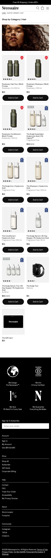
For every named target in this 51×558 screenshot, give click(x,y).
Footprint (6, 515)
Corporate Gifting (9, 471)
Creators (5, 536)
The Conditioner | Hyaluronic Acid (9, 237)
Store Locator (7, 512)
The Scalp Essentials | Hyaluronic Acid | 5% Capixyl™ (35, 136)
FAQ (3, 488)
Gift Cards (6, 468)
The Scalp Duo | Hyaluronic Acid (13, 187)
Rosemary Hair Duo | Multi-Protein (13, 85)
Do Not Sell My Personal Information (28, 552)
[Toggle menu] (47, 8)
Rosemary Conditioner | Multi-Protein (11, 135)
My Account (7, 444)
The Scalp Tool (32, 286)
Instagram (6, 529)
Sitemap (5, 554)
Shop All (5, 461)
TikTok (4, 532)
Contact (5, 485)
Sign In (5, 441)
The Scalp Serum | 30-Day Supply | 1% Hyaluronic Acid (38, 237)
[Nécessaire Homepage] (10, 8)
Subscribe (6, 465)
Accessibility (7, 495)
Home (4, 13)
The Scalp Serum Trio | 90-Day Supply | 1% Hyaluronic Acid (13, 288)
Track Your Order (9, 492)
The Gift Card (7, 338)
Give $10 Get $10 (8, 448)
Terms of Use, (42, 549)
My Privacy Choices (10, 498)
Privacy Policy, (7, 552)
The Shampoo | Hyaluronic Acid (37, 187)
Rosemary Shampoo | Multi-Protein (38, 85)
